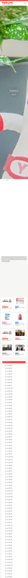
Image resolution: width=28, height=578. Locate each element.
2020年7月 (9, 574)
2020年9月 (9, 568)
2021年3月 (9, 551)
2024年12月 (9, 422)
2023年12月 (9, 457)
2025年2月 (9, 417)
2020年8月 (9, 571)
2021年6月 (9, 542)
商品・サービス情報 (22, 257)
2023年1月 (9, 488)
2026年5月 (9, 374)
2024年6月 (9, 439)
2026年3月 (9, 379)
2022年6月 (9, 508)
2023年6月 (9, 474)
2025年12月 (9, 388)
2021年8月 (9, 536)
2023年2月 (9, 485)
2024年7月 (9, 437)
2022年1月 (9, 522)
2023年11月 (9, 459)
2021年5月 (9, 545)
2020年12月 (9, 559)
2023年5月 (9, 477)
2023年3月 (9, 482)
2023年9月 (9, 465)
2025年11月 (9, 391)
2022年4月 (9, 514)
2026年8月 (9, 365)
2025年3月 (9, 414)
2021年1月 (9, 556)
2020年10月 (9, 565)
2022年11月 (9, 494)
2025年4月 (9, 411)
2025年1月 (9, 419)
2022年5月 (9, 511)
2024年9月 (9, 431)
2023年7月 (9, 471)
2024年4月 (9, 445)
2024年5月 (9, 442)
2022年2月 (9, 519)
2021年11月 (9, 528)
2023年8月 (9, 468)
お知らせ (14, 257)
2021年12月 (9, 525)
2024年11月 (9, 425)
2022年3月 (9, 516)
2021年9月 (9, 534)
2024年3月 (9, 448)
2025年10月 (9, 394)
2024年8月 (9, 434)
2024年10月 (9, 428)
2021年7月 (9, 539)
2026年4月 (9, 377)
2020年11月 (9, 562)
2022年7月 (9, 505)
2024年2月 (9, 451)
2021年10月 (9, 531)
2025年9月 (9, 397)
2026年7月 (9, 368)
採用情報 (22, 259)
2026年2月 (9, 382)
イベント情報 (14, 259)
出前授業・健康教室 (6, 259)
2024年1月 (9, 454)
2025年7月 (9, 402)
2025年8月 (9, 399)
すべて (6, 257)
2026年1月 (9, 385)
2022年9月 (9, 499)
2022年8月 (9, 502)
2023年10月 (9, 462)
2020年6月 (9, 576)
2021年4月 (9, 548)
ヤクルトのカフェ (5, 261)
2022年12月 (9, 491)
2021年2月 (9, 554)
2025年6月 (9, 405)
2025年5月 (9, 408)
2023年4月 (9, 479)
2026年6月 (9, 371)
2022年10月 (9, 496)
